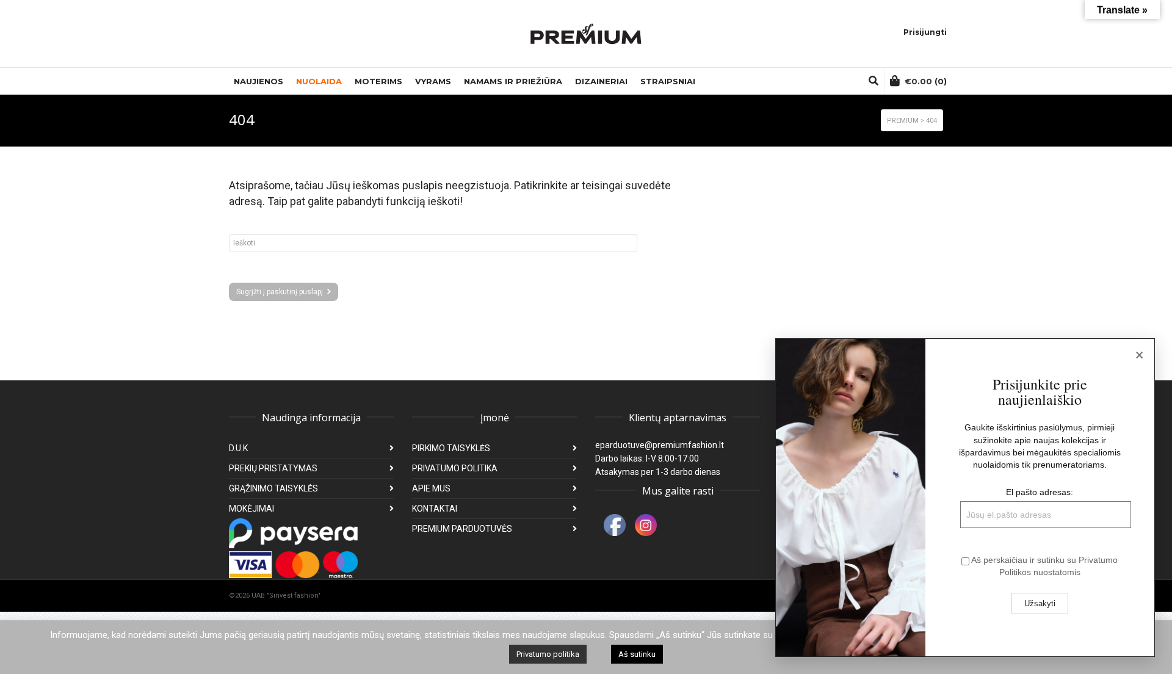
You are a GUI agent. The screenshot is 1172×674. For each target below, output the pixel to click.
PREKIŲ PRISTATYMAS (273, 468)
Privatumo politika (547, 654)
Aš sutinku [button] (637, 654)
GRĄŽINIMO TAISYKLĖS (273, 488)
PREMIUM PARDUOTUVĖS (462, 529)
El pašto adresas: (1039, 492)
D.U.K (238, 448)
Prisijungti (925, 32)
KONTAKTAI (434, 508)
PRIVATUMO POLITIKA (454, 468)
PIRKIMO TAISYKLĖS (451, 448)
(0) (926, 81)
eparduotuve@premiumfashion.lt (659, 445)
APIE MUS (431, 488)
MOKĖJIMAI (251, 508)
